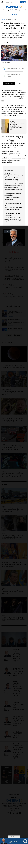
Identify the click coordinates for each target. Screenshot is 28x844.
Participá (23, 2)
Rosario (23, 10)
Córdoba (16, 10)
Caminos (12, 2)
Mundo (3, 19)
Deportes (7, 2)
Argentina (9, 10)
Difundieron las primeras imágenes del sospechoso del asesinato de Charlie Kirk (17, 126)
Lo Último (4, 10)
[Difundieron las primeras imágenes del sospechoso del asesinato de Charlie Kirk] (5, 126)
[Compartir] (20, 83)
